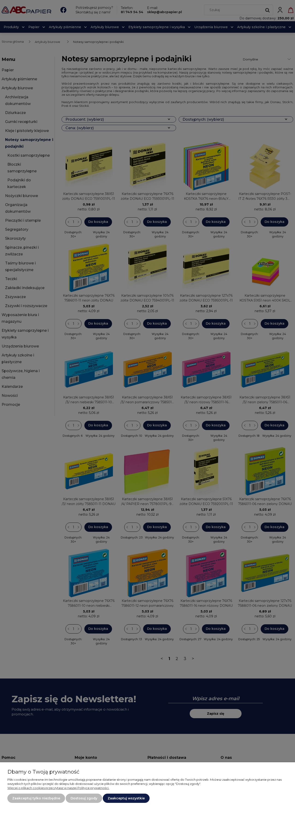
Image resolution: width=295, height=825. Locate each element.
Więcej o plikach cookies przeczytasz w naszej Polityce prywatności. (58, 788)
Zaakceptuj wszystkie (126, 798)
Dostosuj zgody (84, 798)
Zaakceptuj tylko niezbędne (36, 798)
